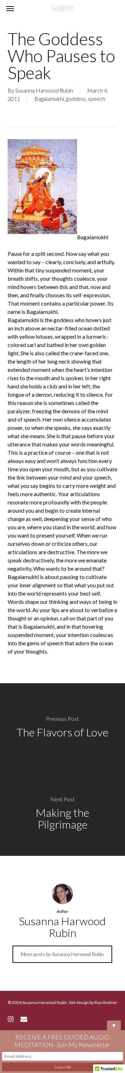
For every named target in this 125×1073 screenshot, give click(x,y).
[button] (10, 8)
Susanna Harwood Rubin (44, 90)
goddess (76, 98)
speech (96, 98)
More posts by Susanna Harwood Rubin (62, 954)
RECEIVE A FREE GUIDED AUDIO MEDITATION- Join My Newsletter (62, 1040)
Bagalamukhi (49, 98)
